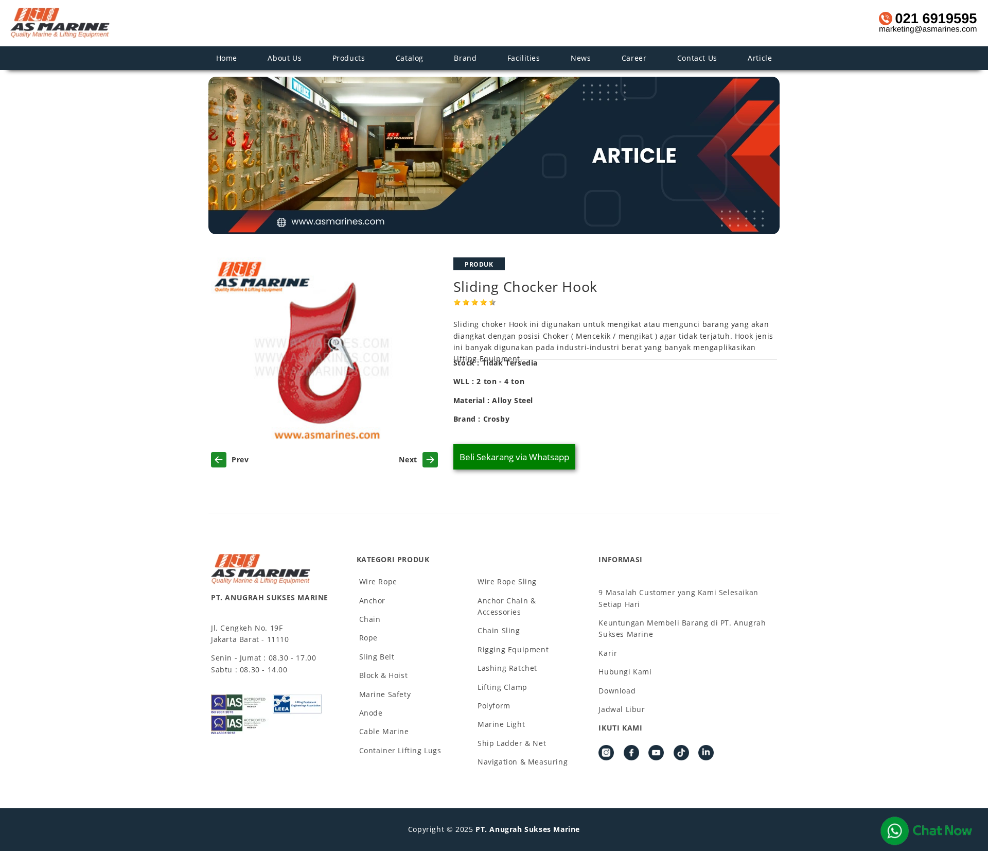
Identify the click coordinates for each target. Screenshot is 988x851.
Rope (368, 637)
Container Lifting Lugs (400, 750)
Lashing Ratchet (507, 668)
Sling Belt (377, 657)
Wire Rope (378, 581)
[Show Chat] (926, 831)
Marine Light (501, 724)
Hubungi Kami (624, 671)
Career (634, 58)
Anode (371, 713)
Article (760, 58)
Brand (465, 58)
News (581, 58)
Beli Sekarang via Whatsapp (514, 457)
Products (348, 58)
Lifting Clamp (502, 687)
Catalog (410, 58)
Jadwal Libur (621, 709)
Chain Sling (499, 630)
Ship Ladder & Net (512, 743)
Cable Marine (384, 731)
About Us (285, 58)
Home (226, 58)
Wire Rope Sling (507, 581)
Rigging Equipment (513, 649)
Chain (370, 619)
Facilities (523, 58)
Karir (607, 653)
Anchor (372, 600)
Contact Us (697, 58)
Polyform (494, 705)
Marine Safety (385, 694)
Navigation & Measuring (523, 762)
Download (617, 691)
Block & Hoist (383, 675)
